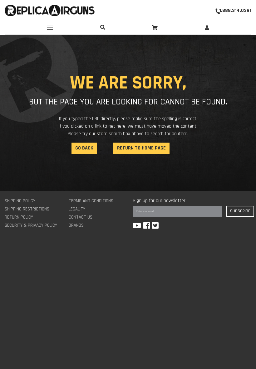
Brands (76, 225)
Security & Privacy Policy (31, 225)
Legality (77, 209)
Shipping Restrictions (27, 209)
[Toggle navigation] (50, 27)
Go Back (84, 148)
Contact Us (80, 217)
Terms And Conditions (91, 201)
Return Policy (19, 217)
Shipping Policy (20, 201)
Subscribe (240, 211)
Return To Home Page (141, 148)
